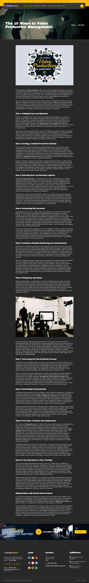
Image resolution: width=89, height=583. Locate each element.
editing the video (29, 156)
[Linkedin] (79, 1)
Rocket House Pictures (63, 501)
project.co (54, 395)
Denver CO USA (28, 1)
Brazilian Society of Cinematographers (75, 566)
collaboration (29, 424)
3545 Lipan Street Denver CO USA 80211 (50, 558)
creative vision (30, 354)
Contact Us (80, 532)
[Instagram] (74, 1)
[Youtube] (17, 564)
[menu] (81, 5)
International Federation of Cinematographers (77, 562)
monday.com (45, 395)
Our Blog (81, 25)
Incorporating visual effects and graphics (52, 376)
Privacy (79, 580)
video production (33, 90)
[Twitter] (77, 1)
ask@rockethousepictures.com (13, 1)
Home (73, 25)
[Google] (84, 1)
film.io (39, 395)
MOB (84, 580)
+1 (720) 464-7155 (40, 1)
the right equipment (28, 179)
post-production (55, 123)
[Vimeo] (82, 1)
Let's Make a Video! (51, 532)
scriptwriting (44, 123)
